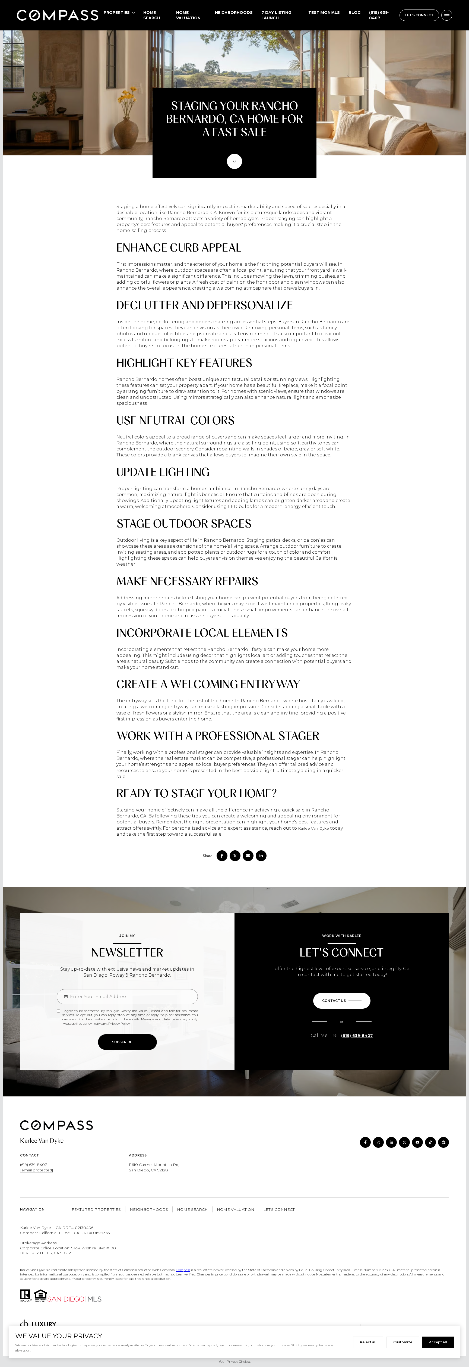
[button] (341, 1001)
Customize (402, 1342)
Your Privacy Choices (235, 1361)
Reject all (368, 1342)
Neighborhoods (234, 12)
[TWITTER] (404, 1142)
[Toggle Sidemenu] (446, 15)
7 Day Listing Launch (276, 15)
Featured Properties (96, 1209)
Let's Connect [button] (419, 15)
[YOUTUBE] (417, 1142)
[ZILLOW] (443, 1142)
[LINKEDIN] (391, 1142)
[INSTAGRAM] (378, 1142)
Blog (354, 12)
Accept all (438, 1342)
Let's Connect (278, 1209)
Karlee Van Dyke (313, 828)
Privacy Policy (119, 1023)
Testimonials (324, 12)
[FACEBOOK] (365, 1142)
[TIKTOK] (430, 1142)
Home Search (151, 15)
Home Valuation (188, 15)
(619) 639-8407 (379, 15)
